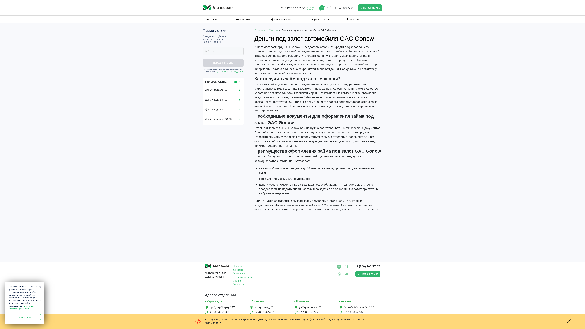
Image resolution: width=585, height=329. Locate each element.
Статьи (237, 280)
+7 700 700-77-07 (219, 312)
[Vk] (339, 267)
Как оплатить (242, 19)
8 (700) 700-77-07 (344, 7)
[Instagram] (346, 267)
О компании (210, 19)
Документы (239, 270)
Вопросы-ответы (319, 19)
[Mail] (346, 274)
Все (235, 82)
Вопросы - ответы (243, 277)
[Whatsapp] (339, 274)
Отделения (353, 19)
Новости (238, 266)
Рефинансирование (280, 19)
